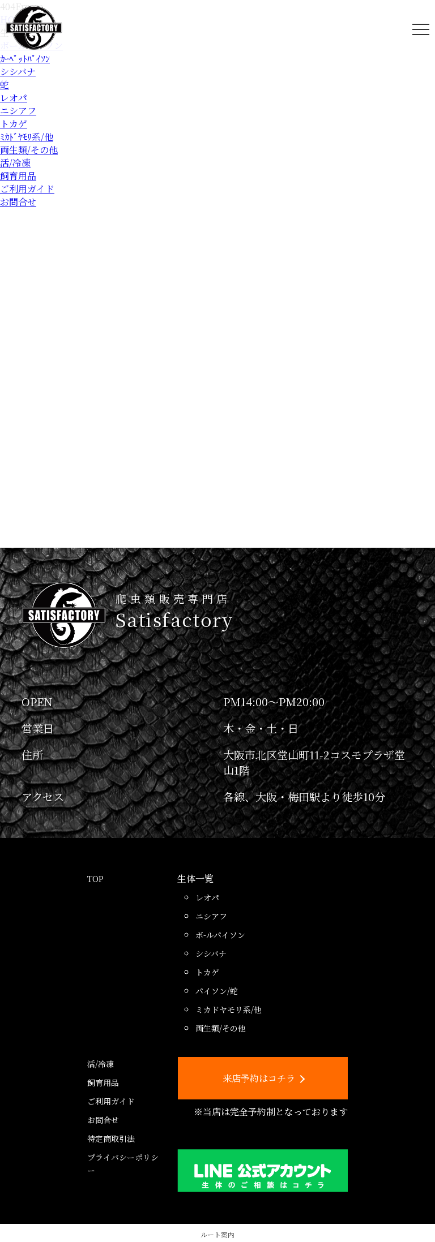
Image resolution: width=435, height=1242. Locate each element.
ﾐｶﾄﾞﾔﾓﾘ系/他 (26, 136)
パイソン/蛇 (216, 990)
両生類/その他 (29, 149)
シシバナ (18, 71)
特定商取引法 (111, 1138)
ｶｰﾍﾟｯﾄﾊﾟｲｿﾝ (25, 58)
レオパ (13, 97)
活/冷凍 (15, 162)
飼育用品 (18, 175)
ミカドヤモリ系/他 (228, 1009)
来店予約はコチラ (259, 1078)
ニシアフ (18, 110)
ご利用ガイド (27, 188)
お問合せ (18, 201)
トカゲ (13, 123)
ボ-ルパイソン (220, 934)
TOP (95, 878)
